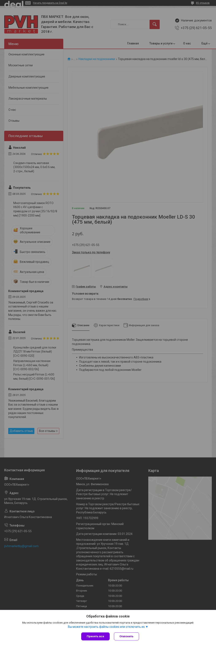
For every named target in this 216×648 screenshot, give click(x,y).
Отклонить (126, 636)
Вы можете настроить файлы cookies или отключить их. (106, 626)
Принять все (95, 636)
